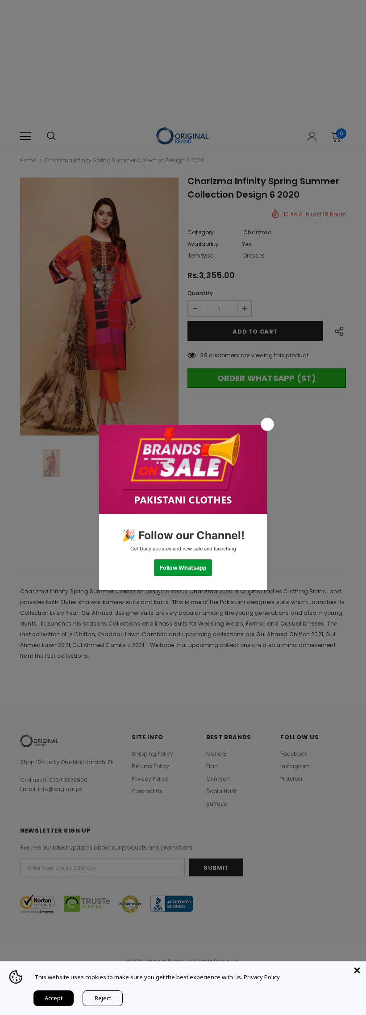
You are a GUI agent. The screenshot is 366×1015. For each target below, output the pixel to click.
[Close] (357, 970)
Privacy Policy (262, 977)
